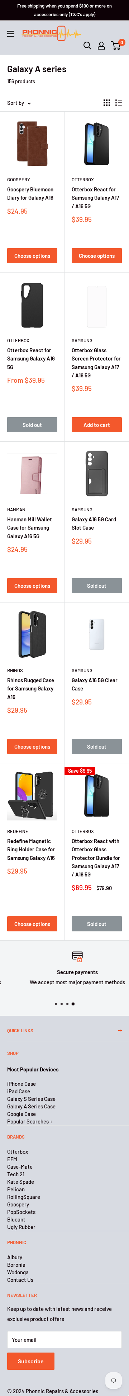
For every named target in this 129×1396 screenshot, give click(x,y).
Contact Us (20, 1279)
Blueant (16, 1219)
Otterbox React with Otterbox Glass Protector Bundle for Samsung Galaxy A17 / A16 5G (96, 858)
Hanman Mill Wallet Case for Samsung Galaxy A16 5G (29, 527)
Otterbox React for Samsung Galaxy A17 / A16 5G (95, 197)
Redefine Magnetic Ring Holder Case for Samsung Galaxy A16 (31, 849)
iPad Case (18, 1091)
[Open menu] (10, 34)
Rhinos (15, 670)
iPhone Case (21, 1083)
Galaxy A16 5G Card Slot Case (94, 523)
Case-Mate (20, 1166)
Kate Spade (20, 1181)
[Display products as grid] (107, 102)
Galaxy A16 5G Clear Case (95, 684)
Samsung (82, 340)
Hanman (16, 509)
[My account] (101, 46)
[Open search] (87, 46)
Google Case (21, 1114)
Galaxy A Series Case (31, 1106)
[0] (115, 45)
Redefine (17, 831)
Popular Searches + (29, 1121)
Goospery (18, 179)
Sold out (32, 425)
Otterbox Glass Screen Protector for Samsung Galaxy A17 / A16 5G (96, 362)
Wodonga (18, 1272)
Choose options (32, 255)
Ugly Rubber (21, 1227)
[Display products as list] (118, 102)
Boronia (16, 1264)
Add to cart (96, 425)
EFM (12, 1159)
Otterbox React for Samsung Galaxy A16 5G (31, 358)
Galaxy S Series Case (31, 1098)
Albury (14, 1257)
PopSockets (21, 1212)
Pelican (16, 1189)
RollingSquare (23, 1196)
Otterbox (83, 179)
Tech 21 (15, 1174)
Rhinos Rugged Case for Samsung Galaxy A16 (30, 688)
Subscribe (31, 1361)
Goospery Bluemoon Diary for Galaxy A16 (30, 193)
